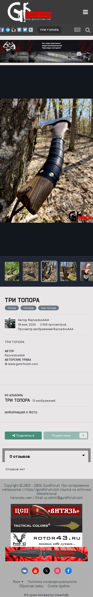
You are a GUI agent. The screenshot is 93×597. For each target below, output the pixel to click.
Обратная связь (31, 586)
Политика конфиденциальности (52, 582)
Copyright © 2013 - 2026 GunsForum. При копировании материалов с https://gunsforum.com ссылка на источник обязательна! (46, 490)
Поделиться (24, 435)
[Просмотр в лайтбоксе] (46, 161)
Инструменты (72, 247)
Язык (17, 582)
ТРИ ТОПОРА (17, 400)
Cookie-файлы (59, 586)
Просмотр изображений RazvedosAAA (45, 329)
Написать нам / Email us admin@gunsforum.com (46, 498)
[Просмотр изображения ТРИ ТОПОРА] (12, 271)
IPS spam (30, 595)
